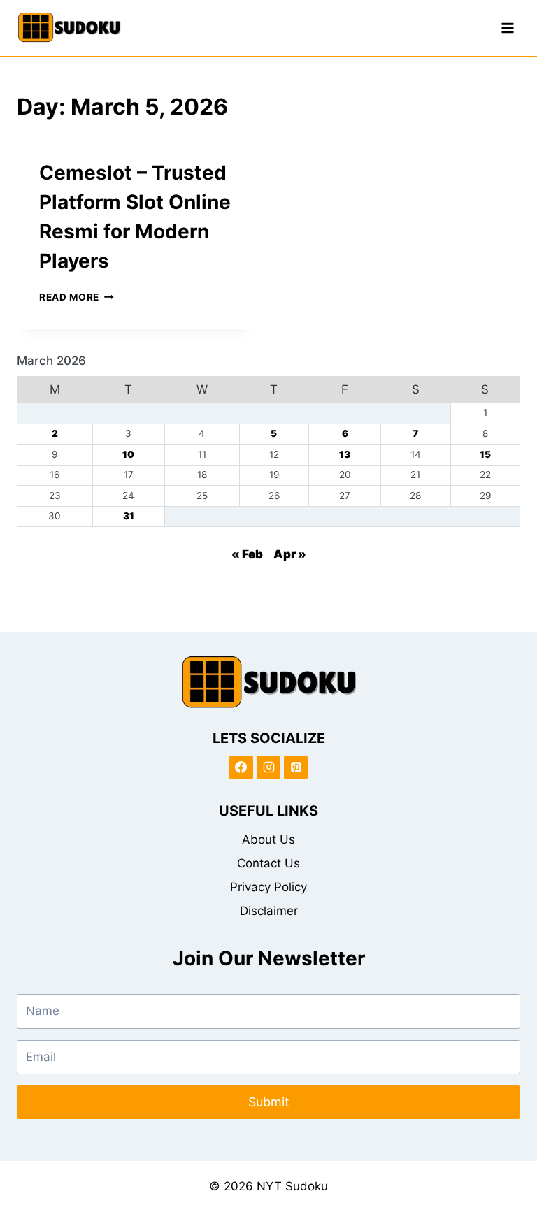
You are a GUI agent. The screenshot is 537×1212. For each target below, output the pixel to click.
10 (128, 454)
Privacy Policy (268, 887)
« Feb (247, 554)
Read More (76, 297)
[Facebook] (241, 767)
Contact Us (268, 863)
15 (485, 454)
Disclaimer (269, 911)
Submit (268, 1102)
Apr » (289, 554)
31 (128, 515)
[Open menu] (507, 27)
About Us (268, 839)
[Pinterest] (296, 767)
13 (344, 454)
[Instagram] (268, 767)
